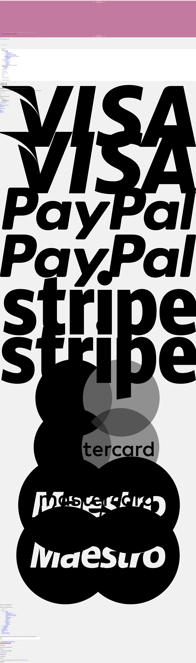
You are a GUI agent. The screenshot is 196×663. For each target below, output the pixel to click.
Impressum (2, 112)
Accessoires (8, 64)
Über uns (3, 74)
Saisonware (8, 60)
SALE (7, 616)
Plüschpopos (6, 611)
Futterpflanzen (4, 71)
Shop (3, 610)
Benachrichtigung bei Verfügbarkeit (5, 643)
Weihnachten (8, 61)
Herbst (7, 612)
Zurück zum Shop (5, 66)
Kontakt (1, 106)
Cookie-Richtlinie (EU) (5, 77)
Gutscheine (8, 58)
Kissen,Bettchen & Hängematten (11, 55)
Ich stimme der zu (8, 641)
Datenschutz (2, 110)
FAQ (0, 104)
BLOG (3, 631)
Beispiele (5, 68)
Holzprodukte (8, 57)
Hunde (7, 59)
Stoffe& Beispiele (5, 66)
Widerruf (1, 111)
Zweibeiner (6, 621)
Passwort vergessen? (3, 652)
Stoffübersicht (6, 67)
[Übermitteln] (0, 93)
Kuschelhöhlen (8, 53)
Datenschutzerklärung (10, 641)
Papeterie (7, 62)
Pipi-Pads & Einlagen (9, 52)
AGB (0, 109)
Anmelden (9, 650)
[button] (5, 50)
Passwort (1, 658)
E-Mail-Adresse (2, 656)
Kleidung (7, 63)
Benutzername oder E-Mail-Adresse (6, 647)
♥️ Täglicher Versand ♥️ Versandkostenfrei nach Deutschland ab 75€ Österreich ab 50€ (99, 2)
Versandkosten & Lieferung (4, 105)
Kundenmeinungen (5, 72)
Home (7, 625)
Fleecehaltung (4, 69)
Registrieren (2, 661)
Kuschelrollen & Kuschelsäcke (11, 54)
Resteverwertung (9, 56)
